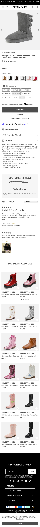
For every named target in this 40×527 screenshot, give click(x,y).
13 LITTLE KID (6, 94)
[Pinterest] (22, 481)
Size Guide (12, 86)
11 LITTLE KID (16, 90)
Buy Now (20, 115)
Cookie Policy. (20, 519)
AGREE (20, 523)
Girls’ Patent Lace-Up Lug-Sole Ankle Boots (14, 294)
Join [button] (32, 471)
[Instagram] (14, 481)
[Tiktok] (18, 481)
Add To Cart (20, 109)
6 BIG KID (29, 98)
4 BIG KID (14, 98)
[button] (3, 7)
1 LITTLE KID (16, 94)
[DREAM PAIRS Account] (32, 7)
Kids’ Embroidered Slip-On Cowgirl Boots (13, 356)
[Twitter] (30, 481)
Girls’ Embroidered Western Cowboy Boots (14, 415)
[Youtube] (26, 481)
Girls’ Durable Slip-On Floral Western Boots (14, 326)
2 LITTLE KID (26, 94)
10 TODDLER (6, 90)
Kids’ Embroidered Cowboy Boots (11, 444)
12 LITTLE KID (26, 90)
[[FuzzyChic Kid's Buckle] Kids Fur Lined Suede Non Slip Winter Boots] (4, 78)
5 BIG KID (22, 98)
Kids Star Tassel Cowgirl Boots (29, 385)
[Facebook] (10, 481)
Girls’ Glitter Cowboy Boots (9, 385)
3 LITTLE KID (6, 98)
